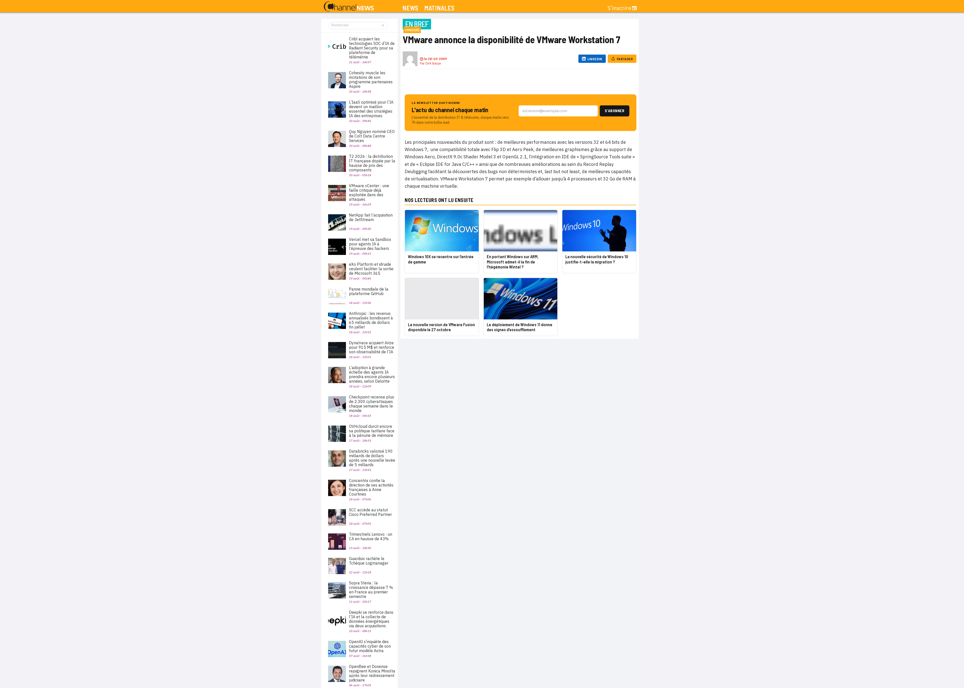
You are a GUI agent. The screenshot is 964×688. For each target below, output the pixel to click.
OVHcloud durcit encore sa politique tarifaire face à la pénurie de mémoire (371, 431)
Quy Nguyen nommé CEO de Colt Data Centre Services (372, 136)
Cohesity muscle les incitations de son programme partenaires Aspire (371, 79)
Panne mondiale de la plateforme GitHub (368, 291)
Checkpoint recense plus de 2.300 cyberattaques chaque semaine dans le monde (371, 403)
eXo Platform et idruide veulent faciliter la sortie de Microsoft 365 (371, 269)
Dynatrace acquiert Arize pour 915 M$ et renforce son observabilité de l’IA (371, 347)
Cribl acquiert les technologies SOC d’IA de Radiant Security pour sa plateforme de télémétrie (372, 47)
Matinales (439, 8)
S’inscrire (619, 8)
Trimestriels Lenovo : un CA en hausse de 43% (370, 536)
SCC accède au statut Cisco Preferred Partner (370, 512)
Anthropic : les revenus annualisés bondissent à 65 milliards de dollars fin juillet (371, 320)
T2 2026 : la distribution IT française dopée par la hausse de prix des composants (372, 163)
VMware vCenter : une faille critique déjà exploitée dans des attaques (369, 192)
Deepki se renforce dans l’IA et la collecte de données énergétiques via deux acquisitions (371, 619)
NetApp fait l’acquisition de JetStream (371, 217)
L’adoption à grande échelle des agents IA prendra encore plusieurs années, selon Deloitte (372, 374)
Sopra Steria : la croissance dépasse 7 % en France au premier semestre (371, 589)
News (410, 8)
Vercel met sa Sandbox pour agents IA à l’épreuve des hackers (370, 244)
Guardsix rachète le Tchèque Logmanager (368, 561)
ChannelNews (349, 7)
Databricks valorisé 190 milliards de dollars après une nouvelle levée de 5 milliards (372, 458)
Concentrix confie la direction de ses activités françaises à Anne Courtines (371, 487)
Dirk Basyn (433, 63)
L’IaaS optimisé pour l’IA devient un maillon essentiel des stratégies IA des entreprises (371, 109)
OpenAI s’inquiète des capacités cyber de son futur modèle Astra (370, 646)
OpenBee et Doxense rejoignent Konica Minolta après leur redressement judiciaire (372, 673)
